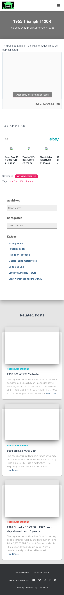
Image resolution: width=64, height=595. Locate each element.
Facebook (50, 580)
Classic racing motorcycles (23, 261)
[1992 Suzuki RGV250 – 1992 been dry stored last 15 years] (32, 498)
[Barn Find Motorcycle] (9, 5)
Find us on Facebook (19, 255)
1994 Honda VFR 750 (21, 451)
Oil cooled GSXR (17, 267)
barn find (13, 181)
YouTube (34, 580)
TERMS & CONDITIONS (19, 580)
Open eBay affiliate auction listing (32, 94)
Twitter (39, 580)
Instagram (45, 580)
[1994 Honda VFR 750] (32, 422)
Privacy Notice (16, 243)
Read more (51, 393)
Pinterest (54, 580)
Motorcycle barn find (26, 176)
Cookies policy (17, 249)
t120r (21, 181)
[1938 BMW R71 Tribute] (32, 345)
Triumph (30, 181)
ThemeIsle (42, 587)
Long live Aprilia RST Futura (22, 273)
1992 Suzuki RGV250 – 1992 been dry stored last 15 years (29, 529)
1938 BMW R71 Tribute (23, 374)
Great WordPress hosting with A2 (25, 279)
